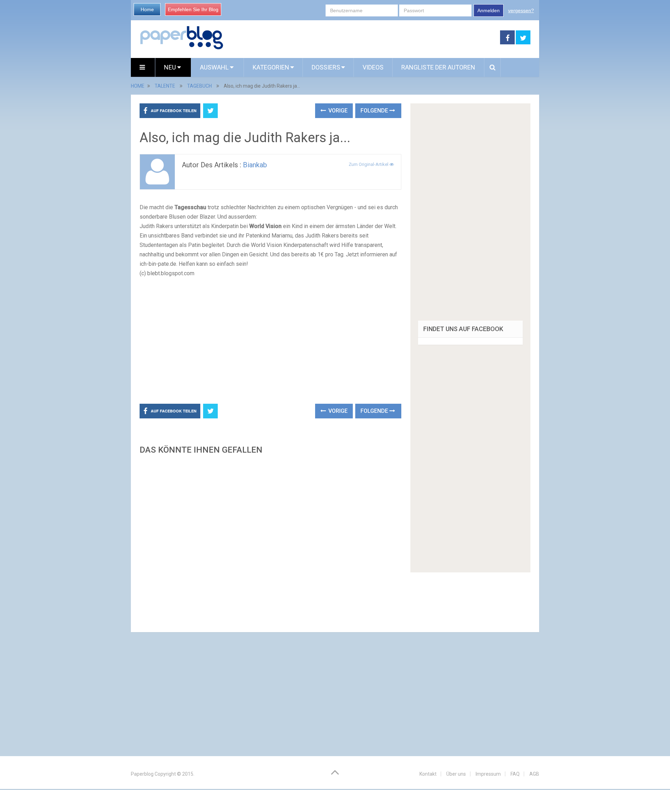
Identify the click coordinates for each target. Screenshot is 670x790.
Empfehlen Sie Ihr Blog (193, 9)
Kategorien (271, 67)
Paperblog (142, 774)
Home (147, 9)
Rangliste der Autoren (438, 67)
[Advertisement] (362, 37)
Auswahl (215, 67)
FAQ (515, 774)
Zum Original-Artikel (369, 164)
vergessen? (521, 10)
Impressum (488, 774)
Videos (373, 67)
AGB (534, 774)
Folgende (374, 110)
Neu (170, 67)
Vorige (337, 110)
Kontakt (428, 774)
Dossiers (326, 67)
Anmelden (488, 10)
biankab (255, 165)
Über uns (456, 774)
